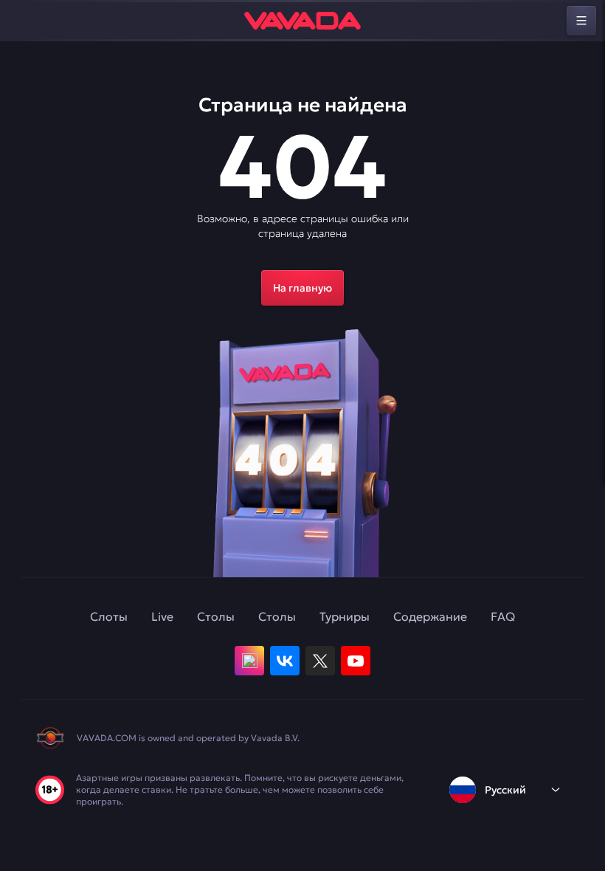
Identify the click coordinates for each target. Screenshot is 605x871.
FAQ (503, 616)
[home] (302, 21)
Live (162, 616)
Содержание (430, 616)
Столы (216, 616)
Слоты (109, 616)
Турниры (344, 616)
